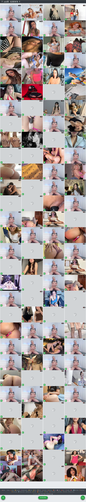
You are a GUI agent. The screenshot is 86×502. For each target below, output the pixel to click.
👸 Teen (34, 490)
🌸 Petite (58, 490)
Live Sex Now (43, 497)
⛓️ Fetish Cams (28, 491)
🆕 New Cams (75, 490)
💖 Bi (71, 490)
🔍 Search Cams (71, 491)
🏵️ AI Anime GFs (40, 491)
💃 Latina (12, 490)
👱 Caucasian (17, 490)
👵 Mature (30, 490)
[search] (83, 498)
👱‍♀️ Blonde (39, 490)
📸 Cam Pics (65, 491)
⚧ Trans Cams (14, 491)
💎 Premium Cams (21, 491)
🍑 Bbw (54, 490)
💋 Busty (62, 490)
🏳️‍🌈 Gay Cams (82, 490)
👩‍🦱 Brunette (44, 490)
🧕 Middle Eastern (24, 490)
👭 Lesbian (67, 490)
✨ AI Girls (34, 491)
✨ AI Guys (46, 491)
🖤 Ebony (7, 490)
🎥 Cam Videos (59, 491)
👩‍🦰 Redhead (50, 490)
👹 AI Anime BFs (52, 491)
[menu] (3, 498)
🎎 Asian (3, 490)
